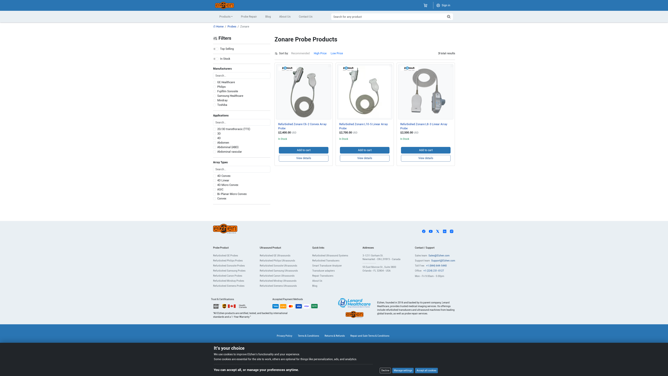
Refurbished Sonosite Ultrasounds (278, 265)
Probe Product (221, 247)
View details (303, 158)
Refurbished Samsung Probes (229, 270)
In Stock (225, 58)
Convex (221, 198)
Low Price (337, 53)
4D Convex (223, 176)
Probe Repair (249, 16)
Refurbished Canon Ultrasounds (277, 275)
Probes (232, 26)
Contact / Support (425, 247)
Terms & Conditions (308, 335)
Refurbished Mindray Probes (228, 280)
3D (219, 133)
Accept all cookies (426, 370)
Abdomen (223, 142)
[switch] (216, 49)
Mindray (222, 100)
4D (219, 138)
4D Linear (223, 180)
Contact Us (305, 16)
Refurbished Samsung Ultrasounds (279, 270)
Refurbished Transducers (325, 260)
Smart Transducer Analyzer (327, 265)
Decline (385, 370)
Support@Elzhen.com (443, 260)
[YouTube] (430, 231)
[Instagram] (451, 231)
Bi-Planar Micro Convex (232, 194)
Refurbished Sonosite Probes (229, 265)
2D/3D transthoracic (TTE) (233, 129)
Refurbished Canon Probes (227, 275)
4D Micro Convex (227, 185)
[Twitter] (437, 231)
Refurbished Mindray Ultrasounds (278, 280)
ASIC (220, 189)
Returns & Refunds (335, 335)
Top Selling (227, 48)
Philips (221, 86)
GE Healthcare (226, 82)
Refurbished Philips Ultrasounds (277, 260)
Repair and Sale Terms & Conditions (369, 335)
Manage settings (403, 370)
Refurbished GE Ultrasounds (275, 255)
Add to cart (304, 150)
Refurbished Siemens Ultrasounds (278, 285)
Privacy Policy (284, 335)
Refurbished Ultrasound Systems (330, 255)
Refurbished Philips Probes (228, 260)
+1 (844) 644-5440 (436, 265)
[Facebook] (423, 231)
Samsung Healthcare (230, 95)
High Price (320, 53)
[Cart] (425, 5)
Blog (268, 16)
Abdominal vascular (229, 151)
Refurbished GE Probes (225, 255)
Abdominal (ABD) (227, 147)
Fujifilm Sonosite (227, 91)
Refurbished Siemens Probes (228, 285)
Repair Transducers (322, 275)
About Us (285, 16)
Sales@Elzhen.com (439, 255)
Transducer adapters (323, 270)
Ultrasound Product (270, 247)
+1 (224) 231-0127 (433, 270)
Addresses (368, 247)
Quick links (318, 247)
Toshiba (222, 105)
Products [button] (224, 16)
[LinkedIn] (444, 231)
